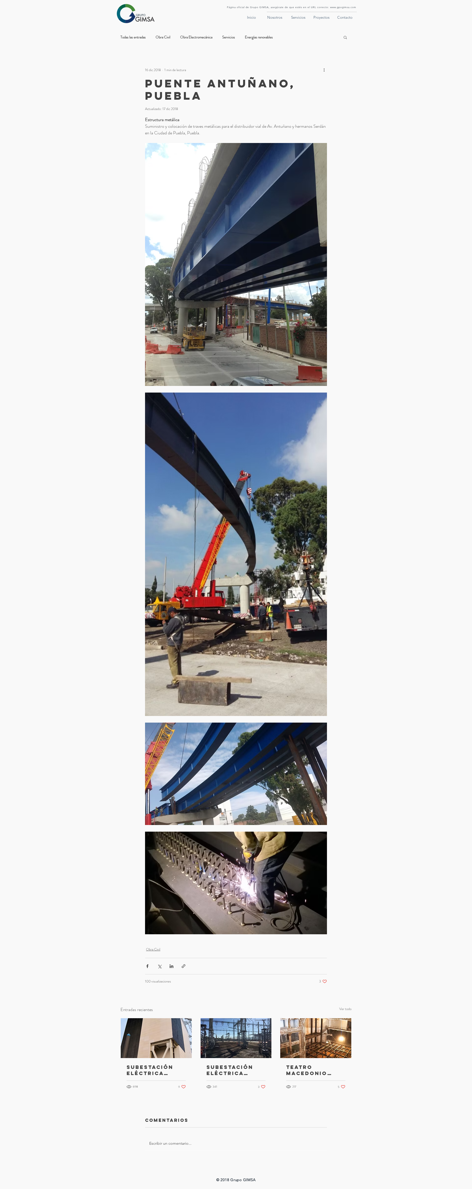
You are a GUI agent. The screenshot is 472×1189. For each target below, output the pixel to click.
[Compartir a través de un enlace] (183, 966)
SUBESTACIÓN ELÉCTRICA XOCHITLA (150, 1070)
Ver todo (345, 1008)
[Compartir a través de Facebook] (147, 966)
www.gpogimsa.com (343, 7)
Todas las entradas (133, 37)
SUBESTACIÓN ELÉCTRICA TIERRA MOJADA (234, 1070)
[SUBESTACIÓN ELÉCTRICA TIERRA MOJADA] (236, 1038)
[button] (345, 37)
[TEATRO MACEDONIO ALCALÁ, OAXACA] (315, 1038)
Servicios (228, 37)
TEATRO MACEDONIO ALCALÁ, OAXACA (306, 1070)
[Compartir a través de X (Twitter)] (159, 966)
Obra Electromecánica (196, 37)
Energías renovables (259, 37)
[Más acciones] (324, 70)
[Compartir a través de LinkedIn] (171, 966)
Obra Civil (163, 37)
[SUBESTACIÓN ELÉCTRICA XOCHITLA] (156, 1038)
